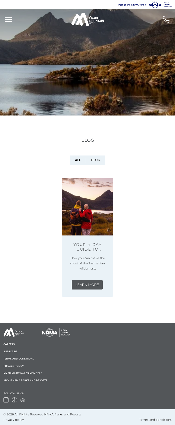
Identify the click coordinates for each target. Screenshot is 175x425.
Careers (9, 344)
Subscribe (10, 351)
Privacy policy (13, 365)
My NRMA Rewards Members (22, 373)
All (78, 160)
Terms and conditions (18, 358)
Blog (95, 160)
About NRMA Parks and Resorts (25, 380)
